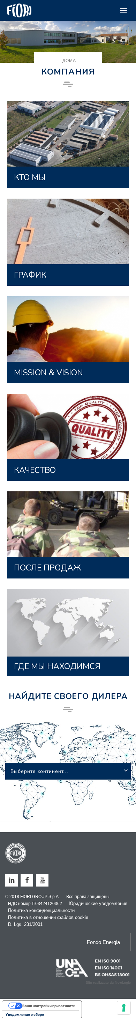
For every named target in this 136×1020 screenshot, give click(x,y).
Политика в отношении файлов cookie (48, 917)
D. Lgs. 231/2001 (25, 924)
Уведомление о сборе (25, 1014)
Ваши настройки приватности (48, 1006)
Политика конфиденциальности (41, 910)
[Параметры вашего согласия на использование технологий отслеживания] (123, 1007)
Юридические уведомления (98, 903)
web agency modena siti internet (108, 983)
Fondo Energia (103, 942)
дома (69, 60)
